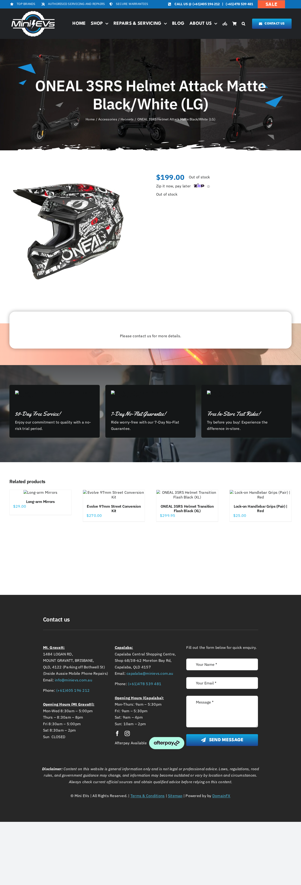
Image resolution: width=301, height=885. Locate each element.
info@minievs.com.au (73, 680)
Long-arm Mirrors (40, 501)
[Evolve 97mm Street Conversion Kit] (114, 494)
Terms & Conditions (148, 795)
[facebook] (117, 733)
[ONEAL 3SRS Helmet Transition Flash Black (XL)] (187, 494)
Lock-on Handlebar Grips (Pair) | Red (260, 508)
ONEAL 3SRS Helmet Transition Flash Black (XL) (187, 508)
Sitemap (175, 795)
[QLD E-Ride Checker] (225, 23)
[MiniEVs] (33, 11)
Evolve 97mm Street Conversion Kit (114, 508)
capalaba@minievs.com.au (150, 673)
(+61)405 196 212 (206, 4)
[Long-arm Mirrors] (40, 492)
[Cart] (234, 23)
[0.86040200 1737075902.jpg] (68, 231)
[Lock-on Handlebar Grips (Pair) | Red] (260, 494)
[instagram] (127, 733)
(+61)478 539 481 (239, 4)
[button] (243, 23)
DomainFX (221, 795)
